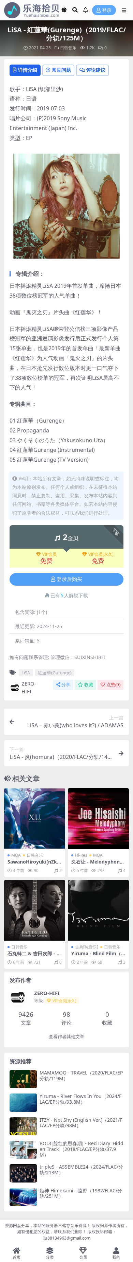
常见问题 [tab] (61, 70)
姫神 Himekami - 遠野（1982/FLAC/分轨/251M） (81, 1193)
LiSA (25, 673)
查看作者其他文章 (66, 1036)
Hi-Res (81, 855)
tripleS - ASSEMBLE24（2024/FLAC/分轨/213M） (81, 1169)
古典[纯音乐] (86, 947)
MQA (16, 855)
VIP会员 (49, 554)
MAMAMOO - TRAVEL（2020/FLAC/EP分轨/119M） (81, 1075)
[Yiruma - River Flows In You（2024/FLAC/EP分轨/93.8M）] (23, 1103)
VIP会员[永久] (101, 554)
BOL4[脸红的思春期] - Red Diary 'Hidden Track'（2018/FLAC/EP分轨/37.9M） (81, 1149)
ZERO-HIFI (28, 687)
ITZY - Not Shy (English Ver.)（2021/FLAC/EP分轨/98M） (81, 1123)
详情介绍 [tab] (27, 70)
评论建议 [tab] (95, 70)
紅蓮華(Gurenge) (55, 673)
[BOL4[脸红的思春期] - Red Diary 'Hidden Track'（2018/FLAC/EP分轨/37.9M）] (23, 1150)
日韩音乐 (68, 48)
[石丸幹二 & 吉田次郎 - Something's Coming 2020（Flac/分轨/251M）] (34, 910)
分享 (65, 684)
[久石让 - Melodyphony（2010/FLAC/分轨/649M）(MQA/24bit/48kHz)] (98, 818)
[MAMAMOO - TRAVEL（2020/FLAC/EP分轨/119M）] (23, 1079)
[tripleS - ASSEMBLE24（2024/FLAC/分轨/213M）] (23, 1173)
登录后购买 (69, 579)
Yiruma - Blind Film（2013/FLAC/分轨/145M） (97, 956)
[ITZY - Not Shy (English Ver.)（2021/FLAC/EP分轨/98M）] (23, 1126)
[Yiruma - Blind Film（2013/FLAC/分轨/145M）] (98, 910)
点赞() (113, 684)
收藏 (88, 684)
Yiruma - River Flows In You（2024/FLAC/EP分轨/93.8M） (80, 1099)
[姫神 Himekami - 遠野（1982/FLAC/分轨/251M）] (23, 1197)
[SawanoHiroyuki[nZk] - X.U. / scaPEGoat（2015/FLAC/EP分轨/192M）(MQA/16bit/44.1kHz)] (34, 818)
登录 (107, 10)
